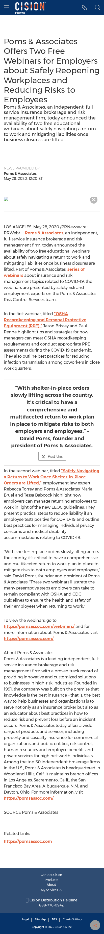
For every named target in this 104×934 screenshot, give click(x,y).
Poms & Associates (44, 233)
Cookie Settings (73, 919)
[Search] (97, 7)
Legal (25, 919)
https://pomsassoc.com (28, 841)
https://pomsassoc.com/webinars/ (39, 626)
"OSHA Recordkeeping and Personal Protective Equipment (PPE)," (45, 319)
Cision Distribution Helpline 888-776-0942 (53, 902)
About (51, 885)
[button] (52, 199)
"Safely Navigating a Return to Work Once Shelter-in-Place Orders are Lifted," (51, 477)
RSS (54, 919)
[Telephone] (84, 7)
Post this (55, 456)
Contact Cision (51, 875)
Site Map (40, 919)
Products (51, 880)
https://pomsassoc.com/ (29, 638)
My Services (50, 890)
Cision (59, 927)
